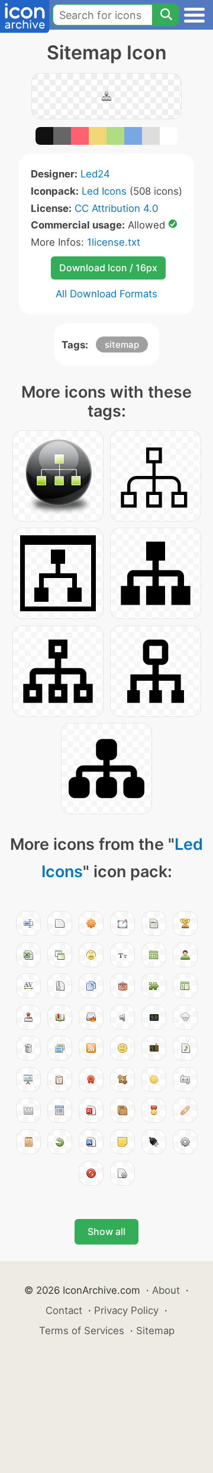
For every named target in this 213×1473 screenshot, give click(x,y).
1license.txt (113, 242)
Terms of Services (81, 1331)
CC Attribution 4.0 (116, 208)
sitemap (122, 344)
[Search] (165, 15)
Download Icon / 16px (108, 268)
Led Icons (104, 191)
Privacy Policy (126, 1310)
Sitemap (155, 1331)
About (166, 1290)
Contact (64, 1310)
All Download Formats (106, 294)
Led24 (95, 174)
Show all (106, 1231)
